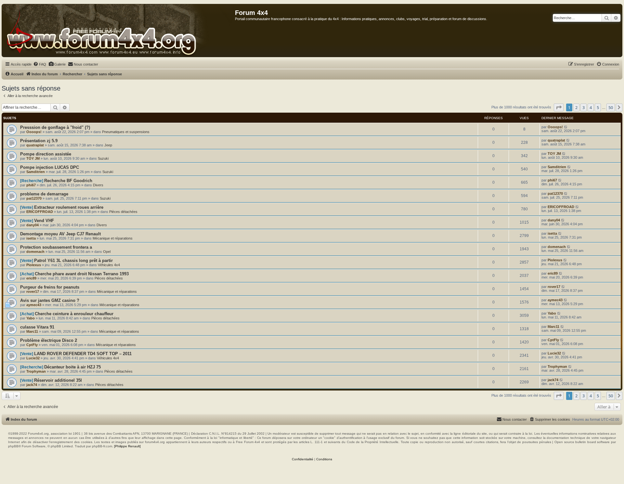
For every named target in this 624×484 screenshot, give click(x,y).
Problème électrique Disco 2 (48, 340)
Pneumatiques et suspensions (126, 132)
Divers (98, 185)
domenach (35, 252)
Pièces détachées (123, 212)
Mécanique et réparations (113, 238)
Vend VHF (44, 220)
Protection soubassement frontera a (56, 247)
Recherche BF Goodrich (68, 180)
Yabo (30, 318)
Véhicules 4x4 (109, 265)
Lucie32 (33, 358)
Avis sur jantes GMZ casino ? (49, 300)
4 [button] (591, 107)
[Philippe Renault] (127, 446)
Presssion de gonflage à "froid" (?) (55, 127)
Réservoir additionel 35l (58, 380)
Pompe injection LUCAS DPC (49, 167)
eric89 (31, 278)
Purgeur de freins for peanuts (49, 287)
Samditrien (35, 172)
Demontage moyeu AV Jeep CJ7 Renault (60, 233)
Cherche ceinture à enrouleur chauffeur (74, 313)
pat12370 (34, 198)
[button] (559, 107)
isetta (31, 238)
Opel (106, 252)
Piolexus (33, 265)
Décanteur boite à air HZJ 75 (72, 367)
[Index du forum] (118, 30)
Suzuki (103, 158)
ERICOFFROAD (39, 212)
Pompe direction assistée (45, 154)
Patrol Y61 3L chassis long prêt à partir (73, 260)
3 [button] (583, 107)
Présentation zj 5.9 (39, 140)
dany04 (32, 225)
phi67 (31, 185)
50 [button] (610, 107)
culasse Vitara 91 (37, 327)
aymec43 (33, 305)
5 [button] (598, 107)
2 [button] (576, 107)
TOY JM (33, 158)
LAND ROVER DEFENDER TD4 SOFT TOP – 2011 (83, 353)
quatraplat (35, 145)
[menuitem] (39, 64)
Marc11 (32, 331)
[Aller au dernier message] (566, 127)
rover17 (32, 291)
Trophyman (36, 371)
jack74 (31, 385)
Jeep (108, 145)
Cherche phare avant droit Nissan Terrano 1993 (82, 273)
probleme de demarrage (44, 194)
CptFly (32, 345)
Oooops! (34, 132)
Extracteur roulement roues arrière (68, 207)
